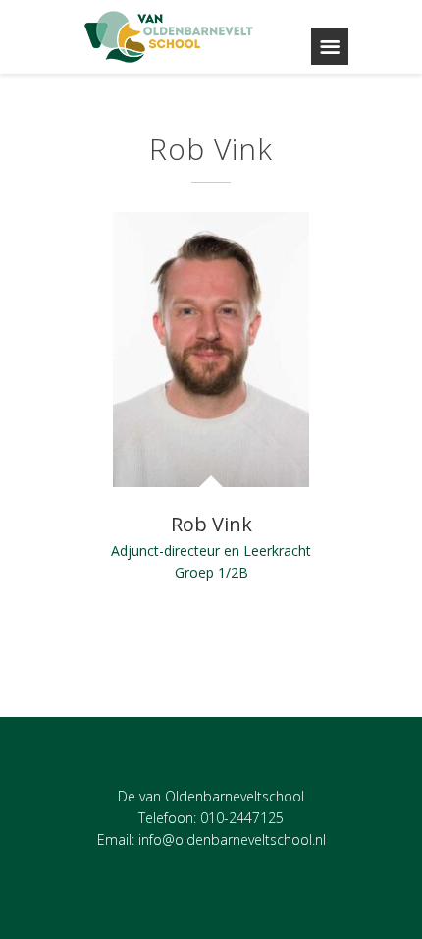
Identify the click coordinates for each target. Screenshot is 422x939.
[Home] (170, 37)
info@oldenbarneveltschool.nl (232, 839)
